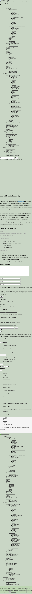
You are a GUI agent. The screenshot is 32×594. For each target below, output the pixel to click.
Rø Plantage (15, 115)
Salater (7, 66)
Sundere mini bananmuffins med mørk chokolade (10, 322)
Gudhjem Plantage (16, 110)
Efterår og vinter (13, 72)
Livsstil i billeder (10, 150)
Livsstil (4, 131)
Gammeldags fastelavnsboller (9, 345)
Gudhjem (14, 85)
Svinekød (14, 34)
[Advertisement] (16, 177)
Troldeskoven (15, 119)
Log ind (4, 375)
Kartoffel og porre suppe (8, 352)
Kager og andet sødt (13, 46)
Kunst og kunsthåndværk (11, 126)
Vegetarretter (12, 41)
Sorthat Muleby (15, 95)
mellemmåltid (21, 201)
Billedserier (5, 147)
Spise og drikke (9, 130)
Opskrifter (5, 7)
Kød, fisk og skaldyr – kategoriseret (17, 26)
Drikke (7, 51)
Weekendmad (12, 42)
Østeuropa (14, 24)
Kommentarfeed (6, 379)
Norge (13, 22)
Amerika (14, 10)
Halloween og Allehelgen (14, 145)
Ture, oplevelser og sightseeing (13, 75)
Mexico (14, 19)
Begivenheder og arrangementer (13, 122)
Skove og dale (12, 103)
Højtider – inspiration (11, 144)
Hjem (1, 159)
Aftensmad (8, 8)
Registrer (5, 373)
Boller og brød (12, 44)
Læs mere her (13, 592)
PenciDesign (2, 429)
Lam (13, 32)
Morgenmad (9, 63)
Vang (13, 101)
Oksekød (14, 33)
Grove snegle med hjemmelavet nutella (7, 319)
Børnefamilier (9, 124)
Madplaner (8, 62)
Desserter (8, 48)
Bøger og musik (9, 132)
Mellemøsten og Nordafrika (18, 21)
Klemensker (15, 90)
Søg (16, 157)
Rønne (13, 92)
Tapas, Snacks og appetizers (12, 68)
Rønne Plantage (15, 116)
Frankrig (14, 15)
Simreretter (11, 37)
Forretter (8, 49)
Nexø (13, 93)
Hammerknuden (16, 88)
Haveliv (8, 136)
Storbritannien (15, 14)
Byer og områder (13, 76)
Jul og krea (11, 146)
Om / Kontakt (6, 151)
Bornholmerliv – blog (11, 135)
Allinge (14, 78)
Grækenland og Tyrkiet (17, 17)
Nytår (10, 59)
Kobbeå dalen (15, 112)
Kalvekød (14, 29)
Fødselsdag (11, 56)
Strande (11, 120)
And (13, 27)
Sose (13, 97)
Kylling (14, 31)
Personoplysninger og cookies (12, 155)
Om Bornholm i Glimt (11, 152)
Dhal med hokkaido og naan (9, 348)
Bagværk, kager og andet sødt (12, 43)
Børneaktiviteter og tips (11, 134)
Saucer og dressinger (10, 64)
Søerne (10, 121)
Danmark (14, 13)
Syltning (8, 67)
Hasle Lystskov (15, 111)
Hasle (13, 82)
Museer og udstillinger (11, 127)
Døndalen (14, 108)
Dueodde (14, 83)
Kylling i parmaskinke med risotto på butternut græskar (15, 403)
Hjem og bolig (9, 142)
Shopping (8, 129)
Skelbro (14, 96)
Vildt (13, 36)
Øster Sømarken (16, 102)
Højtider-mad (9, 53)
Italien (13, 18)
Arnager (14, 80)
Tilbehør (11, 39)
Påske (10, 61)
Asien (13, 12)
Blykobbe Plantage (16, 107)
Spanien (14, 23)
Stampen (14, 100)
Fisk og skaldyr (15, 28)
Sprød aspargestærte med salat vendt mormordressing (11, 314)
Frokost (8, 52)
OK (10, 592)
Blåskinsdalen (15, 106)
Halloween (11, 57)
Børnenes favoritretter (11, 47)
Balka (13, 81)
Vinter (10, 141)
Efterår (11, 140)
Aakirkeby (14, 77)
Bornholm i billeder (10, 149)
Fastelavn (11, 54)
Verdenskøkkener (13, 9)
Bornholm (5, 73)
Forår (10, 137)
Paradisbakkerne (16, 113)
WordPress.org (6, 380)
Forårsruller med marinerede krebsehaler (8, 317)
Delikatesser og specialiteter (12, 125)
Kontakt (8, 154)
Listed (13, 91)
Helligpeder (15, 87)
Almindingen (15, 105)
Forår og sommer (13, 71)
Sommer (11, 139)
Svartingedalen (15, 117)
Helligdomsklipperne (17, 86)
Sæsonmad (8, 70)
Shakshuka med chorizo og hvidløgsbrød (8, 325)
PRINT (1, 231)
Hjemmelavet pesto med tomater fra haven (8, 312)
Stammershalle (15, 98)
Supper (10, 38)
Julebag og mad (12, 58)
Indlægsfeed (5, 377)
